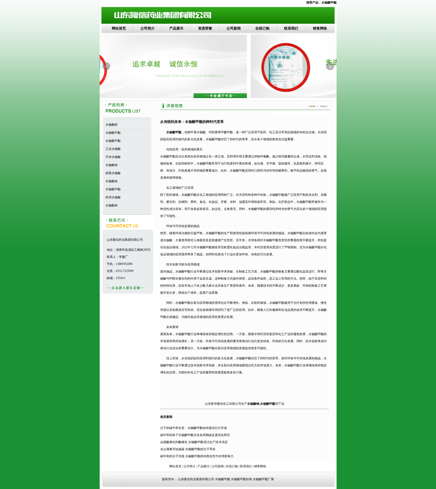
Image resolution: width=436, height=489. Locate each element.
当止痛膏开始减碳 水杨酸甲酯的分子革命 (187, 449)
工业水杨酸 (112, 149)
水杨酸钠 (111, 165)
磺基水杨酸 (112, 173)
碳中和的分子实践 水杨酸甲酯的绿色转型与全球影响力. (197, 456)
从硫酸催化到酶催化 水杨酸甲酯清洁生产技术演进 (194, 442)
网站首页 (119, 28)
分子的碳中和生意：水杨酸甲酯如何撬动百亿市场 (193, 428)
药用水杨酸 (112, 197)
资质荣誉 (205, 28)
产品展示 (176, 28)
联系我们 (291, 28)
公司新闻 (234, 28)
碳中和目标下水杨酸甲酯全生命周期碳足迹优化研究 (195, 435)
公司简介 (148, 28)
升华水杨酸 (112, 157)
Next (330, 66)
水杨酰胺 (111, 124)
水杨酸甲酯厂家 (263, 479)
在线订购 (262, 28)
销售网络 (320, 28)
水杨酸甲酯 (329, 2)
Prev (106, 66)
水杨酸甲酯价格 (241, 479)
